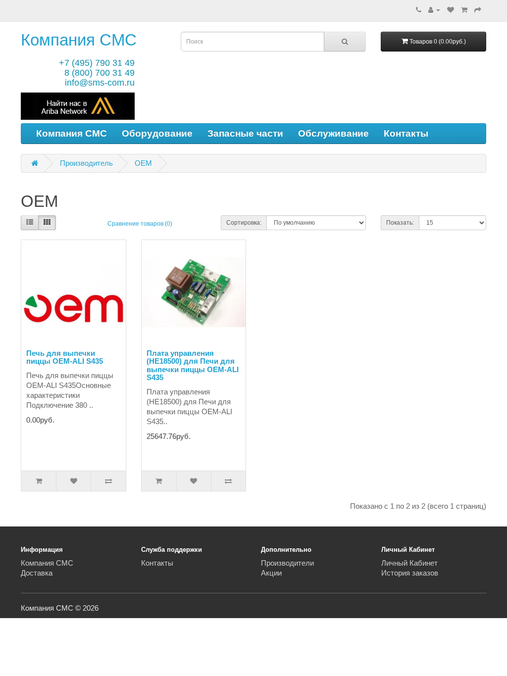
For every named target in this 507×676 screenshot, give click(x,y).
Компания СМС (79, 40)
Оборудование (157, 133)
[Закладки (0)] (450, 9)
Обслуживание (333, 133)
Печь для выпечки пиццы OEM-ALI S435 (64, 357)
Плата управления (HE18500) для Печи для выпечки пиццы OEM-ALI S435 (193, 365)
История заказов (409, 573)
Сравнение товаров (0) (139, 223)
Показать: (400, 222)
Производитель (86, 163)
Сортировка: (243, 222)
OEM (143, 163)
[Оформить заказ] (477, 9)
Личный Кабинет (409, 563)
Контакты (406, 133)
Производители (287, 563)
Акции (271, 573)
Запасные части (245, 133)
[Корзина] (464, 9)
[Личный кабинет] (434, 9)
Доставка (36, 573)
